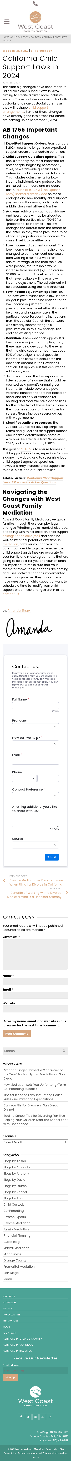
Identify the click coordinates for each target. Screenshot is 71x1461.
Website (9, 1003)
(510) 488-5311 (59, 1440)
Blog (7, 1326)
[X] (28, 1417)
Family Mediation (16, 1229)
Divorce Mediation (16, 1223)
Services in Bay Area (17, 1351)
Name (8, 976)
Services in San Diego (18, 1344)
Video (7, 1279)
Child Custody (41, 51)
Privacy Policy (51, 1449)
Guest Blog (11, 1242)
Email (8, 989)
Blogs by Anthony (16, 1173)
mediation (10, 544)
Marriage (9, 1302)
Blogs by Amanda (15, 51)
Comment (11, 937)
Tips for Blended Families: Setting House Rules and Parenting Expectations (32, 1097)
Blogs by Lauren (15, 1186)
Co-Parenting (13, 1211)
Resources (10, 1320)
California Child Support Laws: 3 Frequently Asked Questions (33, 480)
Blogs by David (14, 1180)
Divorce (9, 1296)
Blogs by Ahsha (14, 1161)
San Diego (11, 1273)
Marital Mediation (16, 1248)
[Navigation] (7, 21)
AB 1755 (26, 449)
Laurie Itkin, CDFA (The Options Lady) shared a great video (33, 192)
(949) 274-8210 (58, 1436)
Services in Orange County (22, 1338)
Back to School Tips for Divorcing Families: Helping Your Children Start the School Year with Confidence (35, 1120)
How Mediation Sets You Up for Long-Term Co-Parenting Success (34, 1087)
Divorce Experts (14, 1217)
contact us (11, 594)
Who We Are (11, 1314)
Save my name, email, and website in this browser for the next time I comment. (34, 1023)
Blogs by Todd (13, 1198)
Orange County (15, 1260)
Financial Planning (17, 1236)
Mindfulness (12, 1254)
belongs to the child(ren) (21, 536)
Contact (10, 1332)
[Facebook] (21, 1417)
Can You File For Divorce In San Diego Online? (30, 1107)
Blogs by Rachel (15, 1192)
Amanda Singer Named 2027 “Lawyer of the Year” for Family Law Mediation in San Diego (34, 1074)
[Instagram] (35, 1417)
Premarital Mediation (19, 1267)
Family (7, 1308)
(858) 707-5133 (59, 1432)
